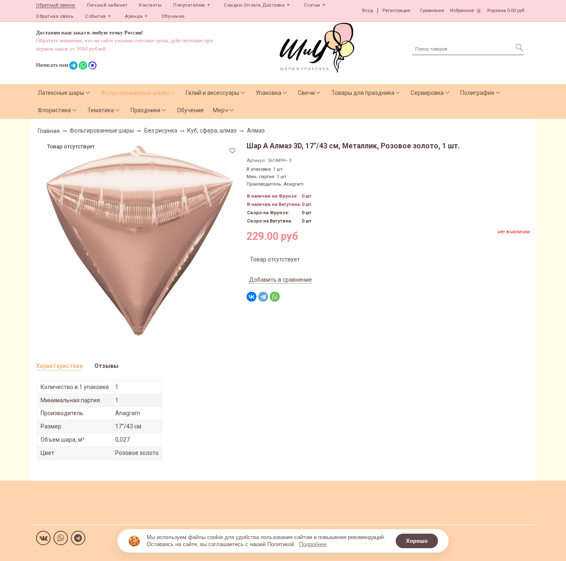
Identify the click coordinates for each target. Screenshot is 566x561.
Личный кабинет (107, 5)
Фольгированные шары (135, 92)
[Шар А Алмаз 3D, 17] (138, 238)
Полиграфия (477, 92)
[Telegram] (263, 297)
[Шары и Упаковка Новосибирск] (317, 47)
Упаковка (268, 92)
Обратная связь (54, 16)
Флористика (54, 110)
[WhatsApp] (275, 297)
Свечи (306, 92)
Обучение (173, 16)
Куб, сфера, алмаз (212, 130)
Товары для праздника (362, 92)
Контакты (150, 5)
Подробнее (313, 544)
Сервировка (427, 92)
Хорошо (417, 541)
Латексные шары (61, 92)
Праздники (145, 110)
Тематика (100, 110)
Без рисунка (160, 130)
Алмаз (256, 130)
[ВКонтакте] (251, 297)
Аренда (134, 16)
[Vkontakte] (43, 538)
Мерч (220, 110)
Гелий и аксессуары (212, 92)
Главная (49, 131)
